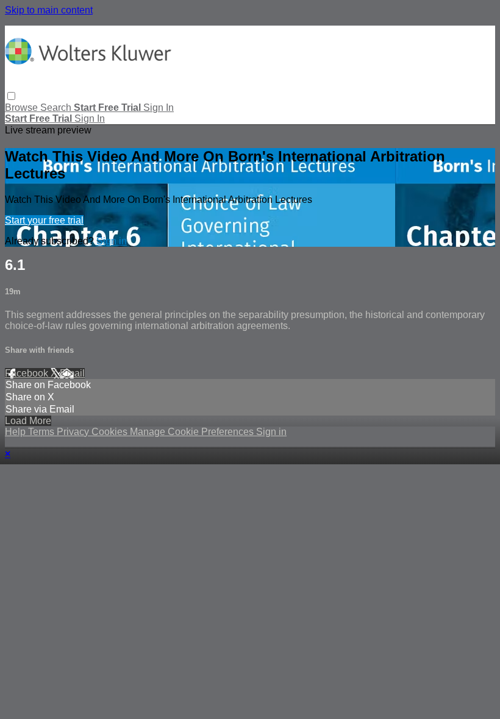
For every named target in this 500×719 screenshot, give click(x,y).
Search (57, 107)
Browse (22, 107)
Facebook (28, 373)
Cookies (110, 432)
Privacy (74, 432)
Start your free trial (44, 220)
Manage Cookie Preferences (193, 432)
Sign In (89, 118)
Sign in (158, 107)
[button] (11, 96)
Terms (42, 432)
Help (16, 432)
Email (72, 373)
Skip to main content (49, 10)
